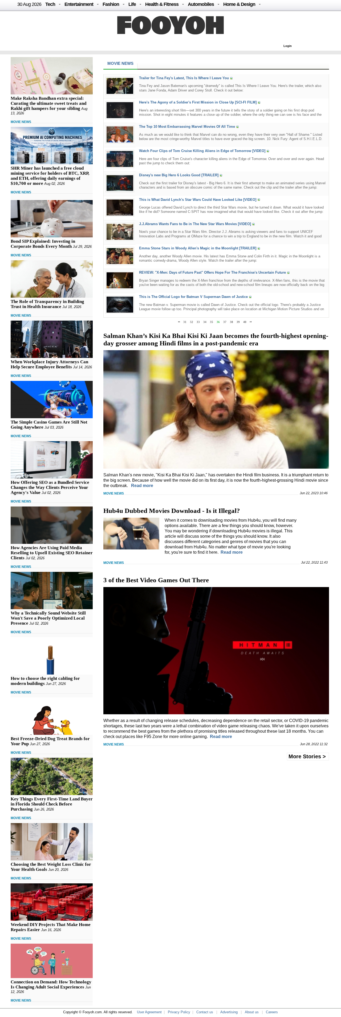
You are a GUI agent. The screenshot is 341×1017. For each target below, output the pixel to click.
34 (204, 322)
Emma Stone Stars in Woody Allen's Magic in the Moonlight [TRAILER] (197, 248)
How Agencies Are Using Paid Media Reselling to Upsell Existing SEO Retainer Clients (52, 552)
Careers (272, 1012)
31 (184, 322)
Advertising (229, 1012)
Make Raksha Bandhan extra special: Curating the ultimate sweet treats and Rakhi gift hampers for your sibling (48, 103)
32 (191, 322)
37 (224, 322)
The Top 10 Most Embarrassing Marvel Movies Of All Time (187, 127)
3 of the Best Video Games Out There (156, 580)
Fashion (111, 4)
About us (252, 1012)
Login (287, 45)
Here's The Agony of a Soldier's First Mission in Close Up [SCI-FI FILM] (198, 102)
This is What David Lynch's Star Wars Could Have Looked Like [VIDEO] (197, 200)
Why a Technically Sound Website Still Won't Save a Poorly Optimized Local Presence (48, 618)
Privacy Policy (179, 1012)
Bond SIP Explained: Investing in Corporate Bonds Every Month (43, 244)
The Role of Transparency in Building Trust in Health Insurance (47, 304)
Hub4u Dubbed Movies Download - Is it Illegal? (171, 510)
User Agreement (149, 1012)
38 (231, 322)
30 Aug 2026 (29, 4)
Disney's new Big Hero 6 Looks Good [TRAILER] (178, 175)
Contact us (204, 1012)
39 (238, 322)
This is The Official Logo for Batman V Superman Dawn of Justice (193, 297)
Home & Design (239, 4)
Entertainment (78, 4)
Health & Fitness (161, 4)
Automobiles (201, 4)
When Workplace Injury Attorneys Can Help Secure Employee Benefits (49, 364)
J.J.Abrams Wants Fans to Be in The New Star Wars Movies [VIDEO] (195, 224)
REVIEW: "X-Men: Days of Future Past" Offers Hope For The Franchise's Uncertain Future (212, 272)
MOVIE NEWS (21, 122)
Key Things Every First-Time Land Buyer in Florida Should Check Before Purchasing (52, 804)
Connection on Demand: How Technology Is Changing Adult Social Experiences (51, 984)
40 (244, 322)
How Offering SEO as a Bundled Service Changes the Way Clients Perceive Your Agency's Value (50, 487)
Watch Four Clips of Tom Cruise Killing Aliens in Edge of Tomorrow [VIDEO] (202, 151)
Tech (50, 4)
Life (132, 4)
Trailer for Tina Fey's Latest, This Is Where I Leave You (184, 78)
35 (211, 322)
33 (198, 322)
